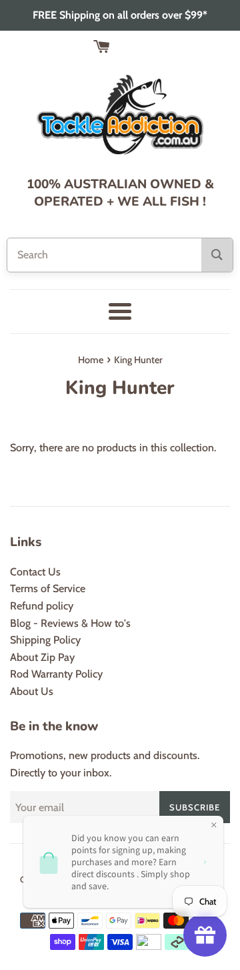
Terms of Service (47, 588)
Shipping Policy (45, 640)
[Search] (217, 255)
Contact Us (35, 571)
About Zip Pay (42, 657)
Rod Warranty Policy (56, 674)
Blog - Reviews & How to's (70, 623)
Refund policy (41, 605)
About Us (31, 691)
